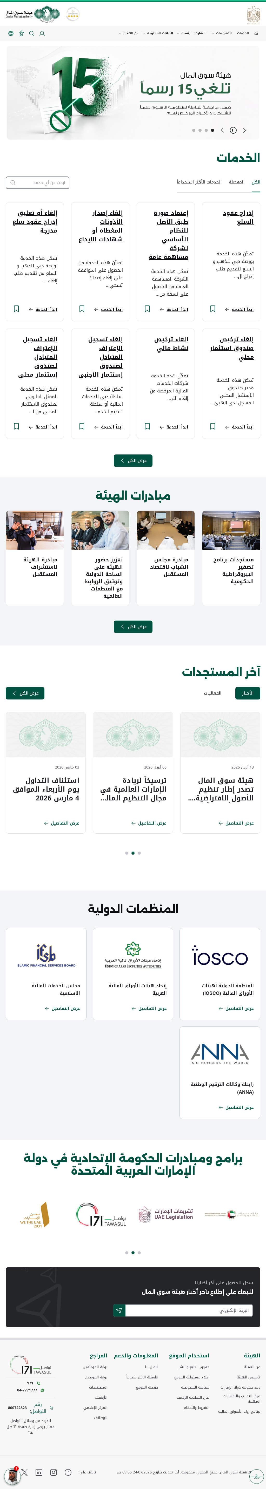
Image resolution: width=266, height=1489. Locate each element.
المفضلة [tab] (236, 182)
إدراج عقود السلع (238, 217)
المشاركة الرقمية (194, 33)
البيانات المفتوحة (160, 33)
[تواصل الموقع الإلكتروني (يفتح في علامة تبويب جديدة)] (30, 1364)
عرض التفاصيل (239, 823)
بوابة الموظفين (95, 1367)
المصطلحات (98, 1387)
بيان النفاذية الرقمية (192, 1397)
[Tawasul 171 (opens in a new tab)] (100, 1215)
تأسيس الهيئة (248, 1377)
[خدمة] (11, 182)
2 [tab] (206, 130)
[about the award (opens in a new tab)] (231, 1215)
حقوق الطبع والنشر (193, 1367)
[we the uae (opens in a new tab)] (35, 1215)
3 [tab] (200, 130)
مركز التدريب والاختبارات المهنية (241, 1399)
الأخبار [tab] (248, 693)
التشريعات (224, 33)
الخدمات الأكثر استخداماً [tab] (199, 182)
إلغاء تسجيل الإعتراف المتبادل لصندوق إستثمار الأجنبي (100, 357)
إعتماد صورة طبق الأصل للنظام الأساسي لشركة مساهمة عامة (168, 235)
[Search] (119, 1310)
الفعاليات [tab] (212, 693)
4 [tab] (194, 130)
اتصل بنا (151, 1367)
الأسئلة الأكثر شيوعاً (142, 1377)
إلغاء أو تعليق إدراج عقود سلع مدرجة (34, 222)
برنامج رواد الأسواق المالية (239, 1411)
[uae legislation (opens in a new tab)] (166, 1215)
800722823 (17, 1408)
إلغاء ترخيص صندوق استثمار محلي (232, 348)
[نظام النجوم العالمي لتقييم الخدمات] (73, 14)
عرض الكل (137, 461)
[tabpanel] (220, 773)
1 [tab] (212, 130)
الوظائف (100, 1417)
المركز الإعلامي (95, 1407)
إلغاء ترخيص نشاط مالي (171, 344)
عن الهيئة (130, 33)
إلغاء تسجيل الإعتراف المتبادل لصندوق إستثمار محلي (37, 357)
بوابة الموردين (96, 1377)
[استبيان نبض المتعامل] (256, 1476)
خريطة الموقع (147, 1387)
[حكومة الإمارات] (253, 15)
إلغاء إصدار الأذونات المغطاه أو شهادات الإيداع (101, 226)
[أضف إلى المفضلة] (213, 308)
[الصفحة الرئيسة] (256, 33)
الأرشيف (101, 1397)
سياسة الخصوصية (195, 1387)
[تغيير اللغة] (11, 33)
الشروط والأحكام (196, 1407)
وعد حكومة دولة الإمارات (240, 1387)
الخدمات (243, 33)
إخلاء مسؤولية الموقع (191, 1377)
